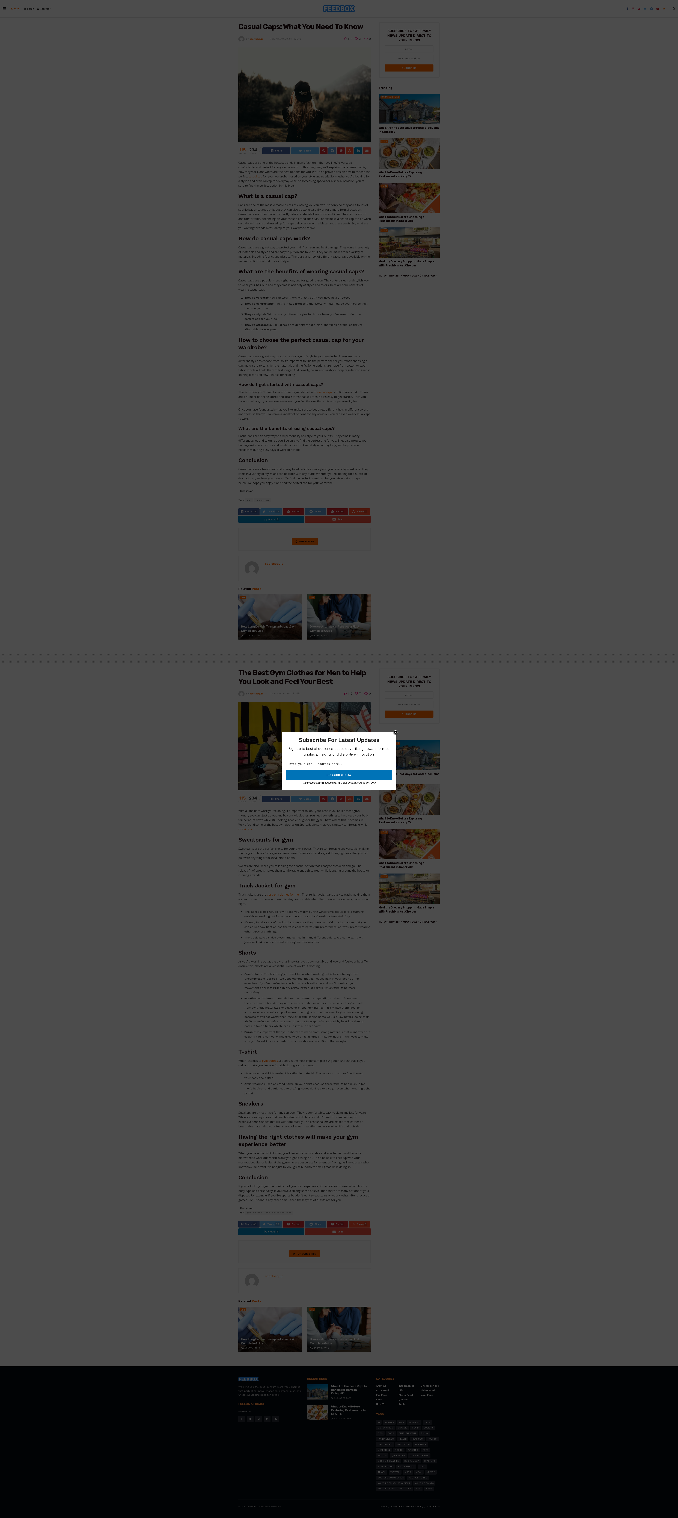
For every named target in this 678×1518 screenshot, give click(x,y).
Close (395, 732)
